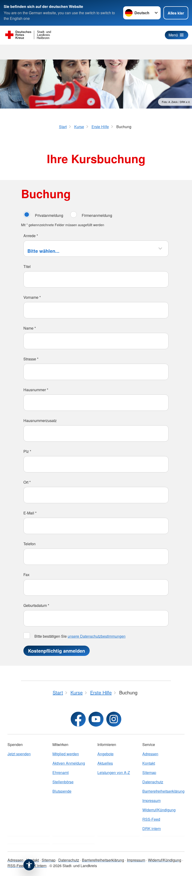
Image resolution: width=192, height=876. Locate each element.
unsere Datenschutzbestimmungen (97, 636)
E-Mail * (30, 513)
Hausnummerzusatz (40, 420)
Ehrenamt (60, 772)
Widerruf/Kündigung (159, 810)
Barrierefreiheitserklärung (163, 791)
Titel (27, 266)
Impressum (151, 800)
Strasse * (30, 359)
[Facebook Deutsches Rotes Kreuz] (78, 719)
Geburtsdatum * (36, 605)
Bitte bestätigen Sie (79, 636)
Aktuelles (105, 763)
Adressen (150, 753)
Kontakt (148, 763)
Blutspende (61, 791)
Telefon (29, 543)
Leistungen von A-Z (113, 772)
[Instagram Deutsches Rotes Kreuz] (113, 719)
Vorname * (32, 297)
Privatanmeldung (49, 215)
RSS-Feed (151, 819)
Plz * (27, 451)
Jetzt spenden (19, 753)
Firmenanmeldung (97, 215)
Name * (29, 328)
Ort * (27, 482)
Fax (26, 574)
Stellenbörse (63, 782)
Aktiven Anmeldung (68, 763)
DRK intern (151, 828)
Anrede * (30, 235)
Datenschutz (152, 782)
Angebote (105, 753)
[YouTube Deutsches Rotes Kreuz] (96, 719)
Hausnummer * (35, 389)
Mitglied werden (65, 753)
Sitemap (149, 772)
